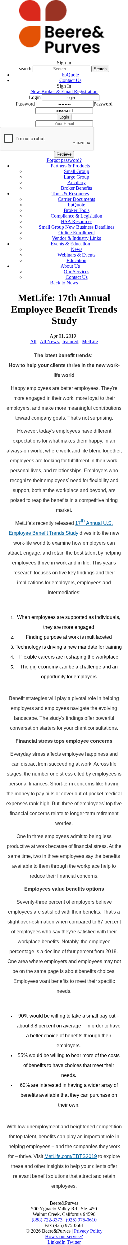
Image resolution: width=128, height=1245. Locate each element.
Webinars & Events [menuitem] (76, 254)
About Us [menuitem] (70, 266)
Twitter (74, 1242)
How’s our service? (64, 1236)
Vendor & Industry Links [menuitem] (76, 238)
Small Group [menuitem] (76, 171)
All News (49, 341)
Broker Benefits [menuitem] (76, 188)
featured (70, 341)
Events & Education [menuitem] (70, 243)
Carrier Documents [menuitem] (76, 199)
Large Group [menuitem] (76, 176)
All (33, 341)
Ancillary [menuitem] (76, 182)
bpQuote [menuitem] (76, 204)
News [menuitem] (76, 249)
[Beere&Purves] (64, 57)
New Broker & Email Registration (64, 91)
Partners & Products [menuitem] (70, 165)
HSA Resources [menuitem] (76, 221)
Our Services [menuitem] (76, 271)
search (25, 68)
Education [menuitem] (76, 260)
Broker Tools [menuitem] (76, 210)
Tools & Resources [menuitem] (70, 193)
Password (25, 103)
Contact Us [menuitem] (77, 277)
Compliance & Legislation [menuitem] (76, 215)
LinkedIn (57, 1242)
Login (35, 97)
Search (100, 69)
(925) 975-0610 (81, 1219)
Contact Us (70, 80)
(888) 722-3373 (47, 1219)
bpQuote (70, 74)
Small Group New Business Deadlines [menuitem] (76, 227)
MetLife (90, 341)
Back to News (64, 282)
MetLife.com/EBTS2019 (70, 1156)
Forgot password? (64, 160)
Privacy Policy (88, 1231)
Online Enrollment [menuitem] (76, 232)
